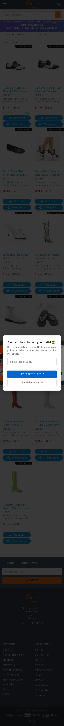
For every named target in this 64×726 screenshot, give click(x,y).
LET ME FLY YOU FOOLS (32, 374)
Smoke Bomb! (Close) (32, 382)
